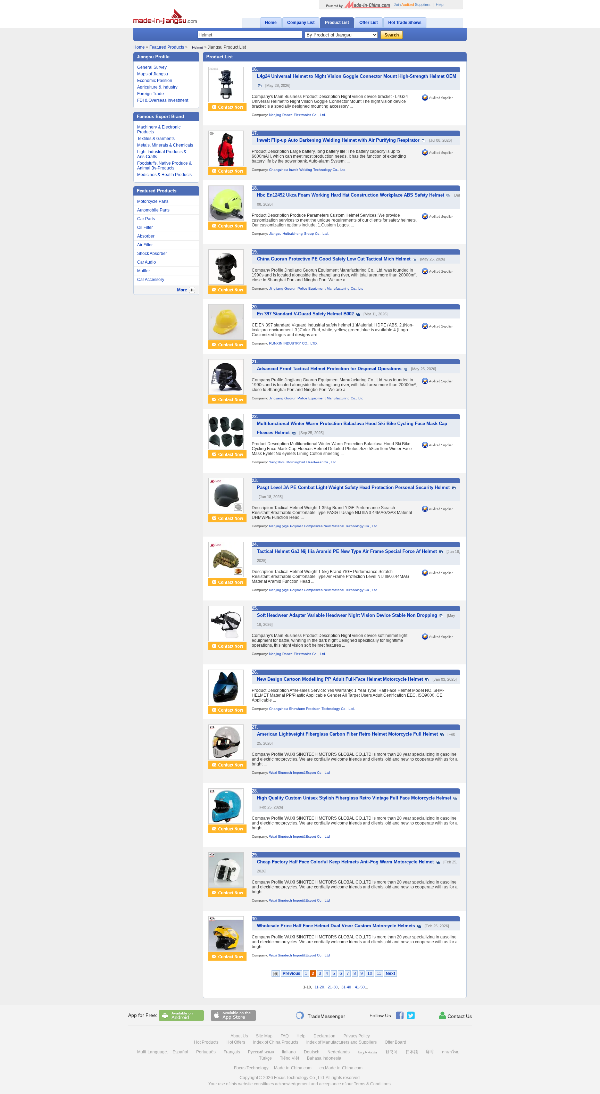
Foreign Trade (150, 93)
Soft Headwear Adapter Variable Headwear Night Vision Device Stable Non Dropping (347, 615)
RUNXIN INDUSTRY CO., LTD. (293, 343)
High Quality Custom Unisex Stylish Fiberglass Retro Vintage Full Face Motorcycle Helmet (354, 798)
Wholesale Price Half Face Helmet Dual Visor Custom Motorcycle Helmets (336, 925)
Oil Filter (145, 227)
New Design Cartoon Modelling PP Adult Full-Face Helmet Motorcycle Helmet (340, 679)
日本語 (412, 1052)
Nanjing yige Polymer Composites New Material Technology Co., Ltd (323, 526)
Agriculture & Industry (157, 87)
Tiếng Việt (289, 1058)
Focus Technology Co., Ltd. (299, 1077)
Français (232, 1052)
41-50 (360, 987)
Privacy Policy (356, 1036)
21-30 (333, 987)
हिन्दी (430, 1052)
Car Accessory (150, 279)
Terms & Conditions (372, 1083)
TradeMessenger (320, 1015)
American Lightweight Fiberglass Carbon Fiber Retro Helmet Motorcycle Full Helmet (347, 734)
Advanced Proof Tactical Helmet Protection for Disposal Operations (329, 368)
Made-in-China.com (292, 1068)
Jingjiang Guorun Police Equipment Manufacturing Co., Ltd (316, 288)
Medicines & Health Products (164, 174)
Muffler (143, 270)
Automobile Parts (153, 210)
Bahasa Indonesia (324, 1058)
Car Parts (146, 218)
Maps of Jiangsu (152, 74)
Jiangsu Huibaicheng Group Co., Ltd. (299, 233)
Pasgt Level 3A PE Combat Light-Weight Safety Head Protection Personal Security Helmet (353, 487)
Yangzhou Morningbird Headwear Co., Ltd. (303, 462)
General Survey (152, 67)
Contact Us (455, 1015)
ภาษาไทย (450, 1052)
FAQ (285, 1036)
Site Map (264, 1036)
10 (369, 973)
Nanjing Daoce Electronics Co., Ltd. (297, 115)
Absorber (146, 236)
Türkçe (265, 1058)
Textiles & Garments (156, 138)
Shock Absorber (152, 253)
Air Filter (145, 244)
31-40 (346, 987)
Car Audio (146, 262)
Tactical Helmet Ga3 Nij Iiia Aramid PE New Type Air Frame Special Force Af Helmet (347, 551)
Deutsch (311, 1052)
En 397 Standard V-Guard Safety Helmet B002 (305, 313)
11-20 (319, 987)
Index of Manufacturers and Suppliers (341, 1042)
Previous (291, 973)
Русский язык (261, 1052)
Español (180, 1052)
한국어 (391, 1052)
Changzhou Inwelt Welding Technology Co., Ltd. (308, 170)
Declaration (324, 1036)
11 (379, 973)
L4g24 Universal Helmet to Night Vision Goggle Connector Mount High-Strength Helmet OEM (356, 76)
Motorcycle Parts (152, 201)
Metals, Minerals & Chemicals (165, 145)
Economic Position (154, 80)
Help (439, 4)
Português (206, 1052)
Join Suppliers (412, 4)
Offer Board (395, 1042)
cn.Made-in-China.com (340, 1068)
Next (390, 973)
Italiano (289, 1052)
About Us (239, 1036)
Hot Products (206, 1042)
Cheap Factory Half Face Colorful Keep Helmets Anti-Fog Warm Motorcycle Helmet (345, 861)
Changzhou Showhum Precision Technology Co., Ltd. (312, 709)
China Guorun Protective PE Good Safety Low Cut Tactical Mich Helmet (333, 259)
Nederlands (338, 1052)
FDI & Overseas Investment (162, 100)
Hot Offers (235, 1042)
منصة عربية (367, 1052)
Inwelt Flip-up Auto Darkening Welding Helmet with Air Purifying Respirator (338, 140)
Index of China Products (275, 1042)
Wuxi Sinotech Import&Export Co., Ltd (299, 772)
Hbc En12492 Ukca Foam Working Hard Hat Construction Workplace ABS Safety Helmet (350, 195)
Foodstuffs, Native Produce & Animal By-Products (164, 166)
